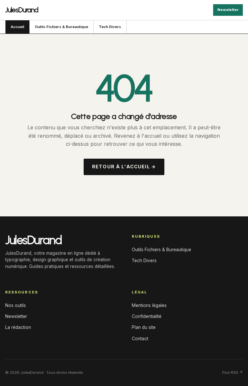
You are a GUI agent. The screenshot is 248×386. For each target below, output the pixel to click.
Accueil (17, 27)
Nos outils (15, 305)
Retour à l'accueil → (124, 166)
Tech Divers (110, 27)
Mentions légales (149, 305)
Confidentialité (146, 316)
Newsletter (228, 9)
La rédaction (18, 327)
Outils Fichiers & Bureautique (61, 27)
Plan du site (144, 327)
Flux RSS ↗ (232, 372)
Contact (140, 338)
